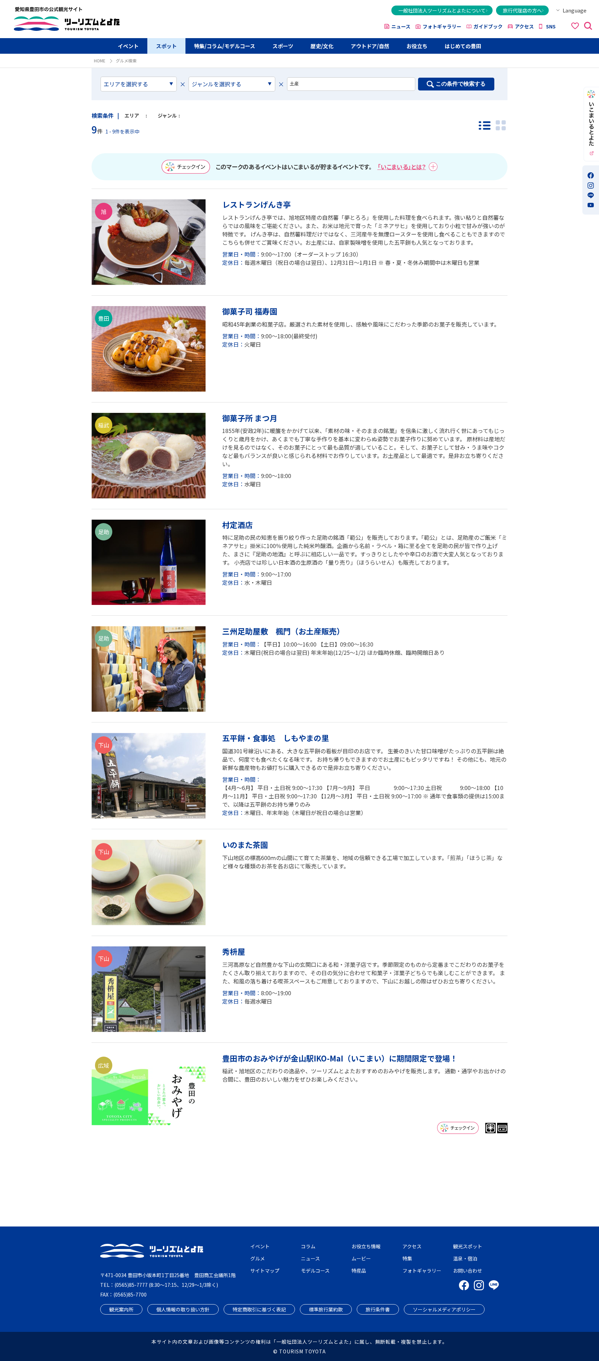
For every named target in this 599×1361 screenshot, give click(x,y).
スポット (166, 46)
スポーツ (282, 46)
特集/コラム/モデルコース (224, 46)
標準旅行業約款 (326, 1309)
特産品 (358, 1270)
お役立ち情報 (366, 1246)
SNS (551, 26)
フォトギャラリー (442, 26)
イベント (128, 46)
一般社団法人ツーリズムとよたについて (442, 10)
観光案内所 (121, 1309)
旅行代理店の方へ (522, 10)
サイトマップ (264, 1270)
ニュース (400, 26)
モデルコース (315, 1270)
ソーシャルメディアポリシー (444, 1309)
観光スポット (467, 1246)
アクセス (524, 26)
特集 (407, 1258)
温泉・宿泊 (465, 1258)
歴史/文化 (322, 46)
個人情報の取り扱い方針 (183, 1309)
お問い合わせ (467, 1270)
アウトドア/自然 (370, 46)
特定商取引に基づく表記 (259, 1309)
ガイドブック (488, 26)
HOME (99, 60)
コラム (308, 1246)
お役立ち (417, 46)
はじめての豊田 (463, 46)
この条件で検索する (461, 84)
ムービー (361, 1258)
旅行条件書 (378, 1309)
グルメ (257, 1258)
